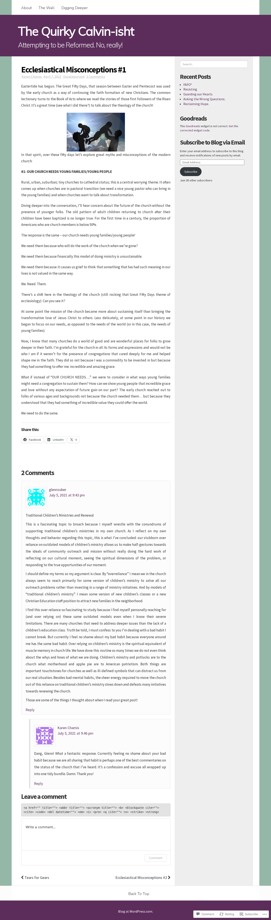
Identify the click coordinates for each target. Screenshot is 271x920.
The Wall (47, 7)
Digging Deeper (74, 7)
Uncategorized (73, 76)
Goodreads (193, 126)
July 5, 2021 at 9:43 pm (67, 495)
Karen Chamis (32, 76)
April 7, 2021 (52, 76)
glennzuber (57, 489)
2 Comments (95, 76)
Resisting (190, 89)
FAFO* (187, 84)
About (26, 7)
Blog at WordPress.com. (135, 911)
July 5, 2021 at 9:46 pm (75, 733)
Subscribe (190, 172)
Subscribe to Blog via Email (212, 142)
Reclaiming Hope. (196, 104)
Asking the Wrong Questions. (204, 99)
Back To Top (138, 893)
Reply (30, 709)
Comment (155, 858)
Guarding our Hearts (198, 94)
